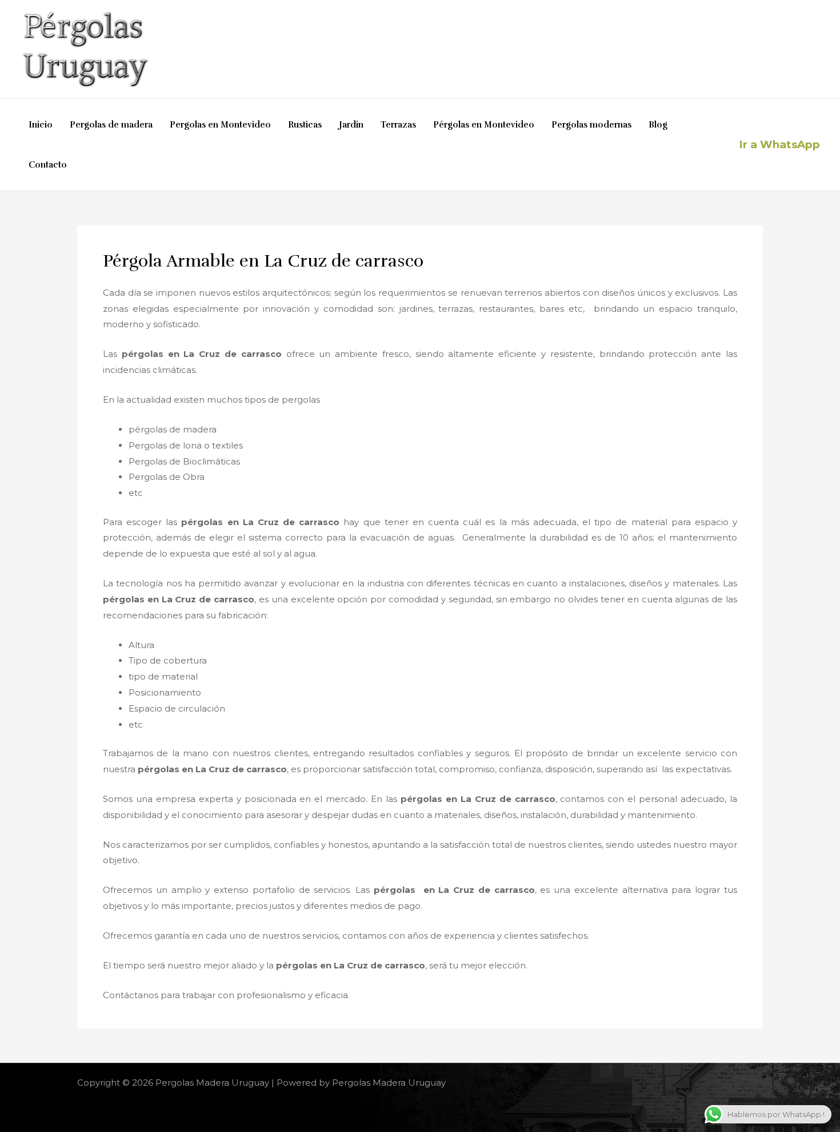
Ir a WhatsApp (779, 144)
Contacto (48, 165)
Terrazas (398, 125)
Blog (658, 125)
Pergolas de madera (111, 125)
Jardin (351, 125)
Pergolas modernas (591, 125)
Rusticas (305, 125)
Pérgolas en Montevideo (483, 125)
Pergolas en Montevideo (220, 125)
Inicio (41, 125)
